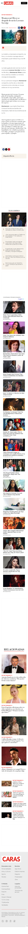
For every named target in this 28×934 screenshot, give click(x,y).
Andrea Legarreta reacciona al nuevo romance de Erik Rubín (18, 795)
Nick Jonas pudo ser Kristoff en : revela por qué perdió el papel (13, 264)
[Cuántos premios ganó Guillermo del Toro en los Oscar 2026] (7, 804)
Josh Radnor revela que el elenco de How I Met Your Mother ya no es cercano (15, 257)
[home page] (8, 3)
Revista (24, 3)
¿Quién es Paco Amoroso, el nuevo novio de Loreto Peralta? (18, 784)
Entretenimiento (7, 14)
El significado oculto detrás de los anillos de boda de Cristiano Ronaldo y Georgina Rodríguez (14, 250)
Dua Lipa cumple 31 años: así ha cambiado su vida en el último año (14, 229)
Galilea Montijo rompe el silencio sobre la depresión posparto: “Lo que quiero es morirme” (13, 740)
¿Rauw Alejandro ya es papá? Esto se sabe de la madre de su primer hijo (14, 770)
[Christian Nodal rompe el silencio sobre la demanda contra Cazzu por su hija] (7, 815)
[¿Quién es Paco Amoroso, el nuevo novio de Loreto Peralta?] (7, 783)
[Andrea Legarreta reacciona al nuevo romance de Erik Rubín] (7, 794)
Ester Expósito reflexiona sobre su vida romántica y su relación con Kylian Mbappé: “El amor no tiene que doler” (13, 709)
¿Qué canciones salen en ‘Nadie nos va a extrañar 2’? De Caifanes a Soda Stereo (15, 236)
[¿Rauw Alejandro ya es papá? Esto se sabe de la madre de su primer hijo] (14, 756)
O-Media (4, 883)
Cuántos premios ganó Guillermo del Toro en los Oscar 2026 (19, 805)
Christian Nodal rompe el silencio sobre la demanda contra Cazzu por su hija (19, 816)
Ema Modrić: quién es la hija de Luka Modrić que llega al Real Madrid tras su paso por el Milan (13, 243)
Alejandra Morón (12, 27)
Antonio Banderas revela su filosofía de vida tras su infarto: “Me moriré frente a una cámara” (14, 678)
